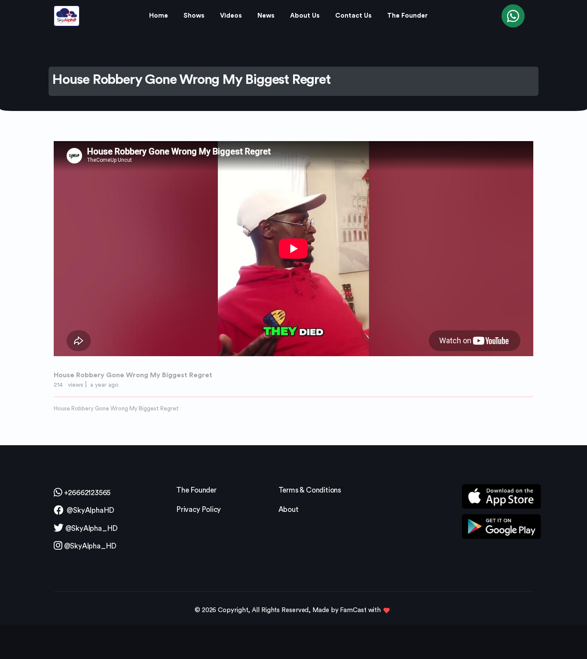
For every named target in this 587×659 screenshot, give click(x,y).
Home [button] (158, 15)
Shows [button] (194, 15)
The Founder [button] (407, 15)
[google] (501, 526)
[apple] (501, 498)
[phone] (513, 16)
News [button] (266, 15)
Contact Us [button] (353, 15)
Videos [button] (231, 15)
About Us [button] (305, 15)
